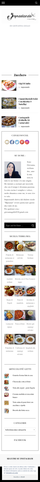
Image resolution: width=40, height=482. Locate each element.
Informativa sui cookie (12, 473)
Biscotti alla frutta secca (21, 410)
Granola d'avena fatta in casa (23, 375)
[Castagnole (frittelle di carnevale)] (9, 121)
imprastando (25, 87)
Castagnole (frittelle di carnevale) (24, 120)
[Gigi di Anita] (9, 85)
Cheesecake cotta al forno (22, 381)
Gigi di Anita (24, 83)
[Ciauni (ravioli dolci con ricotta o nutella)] (9, 103)
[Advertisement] (20, 52)
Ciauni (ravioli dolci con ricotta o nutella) (28, 101)
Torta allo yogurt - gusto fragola (24, 388)
